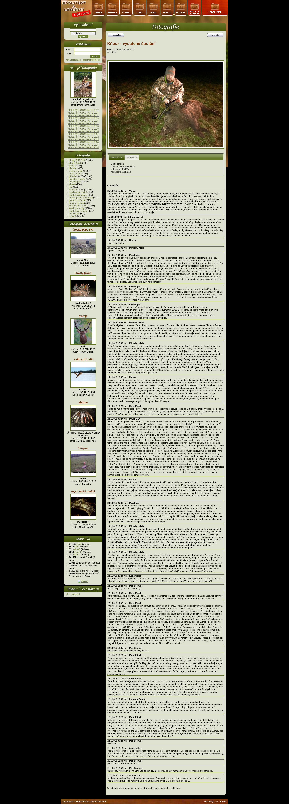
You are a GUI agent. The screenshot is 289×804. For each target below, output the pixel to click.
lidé (70, 187)
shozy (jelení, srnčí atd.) (81, 197)
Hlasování (132, 157)
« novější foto (115, 35)
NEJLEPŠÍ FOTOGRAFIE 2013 (83, 113)
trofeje (72, 165)
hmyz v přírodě (76, 203)
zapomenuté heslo (91, 60)
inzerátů (78, 552)
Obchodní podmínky (96, 801)
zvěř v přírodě (75, 171)
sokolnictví (74, 213)
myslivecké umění (78, 192)
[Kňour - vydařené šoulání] (165, 148)
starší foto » (215, 35)
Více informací (73, 594)
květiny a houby (76, 208)
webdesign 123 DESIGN (215, 801)
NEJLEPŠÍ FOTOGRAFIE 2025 (83, 145)
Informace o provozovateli (74, 801)
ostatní (72, 216)
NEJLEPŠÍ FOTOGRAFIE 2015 (83, 118)
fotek (79, 544)
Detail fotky (116, 157)
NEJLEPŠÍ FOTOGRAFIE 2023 (83, 139)
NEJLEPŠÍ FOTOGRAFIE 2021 (83, 134)
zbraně (72, 184)
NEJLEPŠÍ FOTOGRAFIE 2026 (83, 147)
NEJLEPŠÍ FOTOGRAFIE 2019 (83, 129)
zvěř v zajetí (75, 173)
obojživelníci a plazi (78, 205)
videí (76, 546)
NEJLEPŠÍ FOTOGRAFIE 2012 (83, 110)
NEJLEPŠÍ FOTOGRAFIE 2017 (83, 123)
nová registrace (73, 60)
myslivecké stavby (78, 211)
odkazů (76, 549)
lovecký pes (75, 181)
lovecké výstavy (77, 179)
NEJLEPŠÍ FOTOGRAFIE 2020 (83, 131)
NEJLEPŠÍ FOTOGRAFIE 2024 (83, 142)
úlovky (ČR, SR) (77, 160)
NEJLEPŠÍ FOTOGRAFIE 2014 (83, 115)
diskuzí (76, 554)
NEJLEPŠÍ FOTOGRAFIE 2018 (83, 126)
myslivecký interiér (78, 195)
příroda (72, 176)
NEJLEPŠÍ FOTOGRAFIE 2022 (83, 137)
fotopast (73, 189)
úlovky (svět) (75, 163)
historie (72, 168)
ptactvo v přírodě (77, 200)
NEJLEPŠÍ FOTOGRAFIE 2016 (83, 121)
